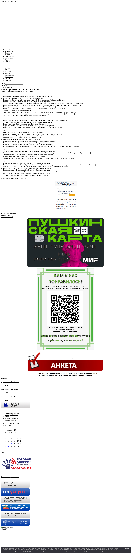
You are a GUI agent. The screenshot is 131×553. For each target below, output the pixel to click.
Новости (7, 55)
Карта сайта (8, 425)
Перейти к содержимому (9, 1)
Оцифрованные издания (12, 413)
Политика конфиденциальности (10, 477)
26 (8, 447)
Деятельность (9, 58)
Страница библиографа (11, 415)
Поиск (3, 85)
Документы (8, 53)
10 (2, 441)
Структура (8, 60)
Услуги (7, 416)
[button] (65, 65)
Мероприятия (9, 56)
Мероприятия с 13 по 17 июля (10, 397)
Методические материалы (12, 418)
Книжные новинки (10, 420)
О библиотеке (9, 51)
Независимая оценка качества (13, 422)
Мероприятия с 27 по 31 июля (10, 382)
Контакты (8, 61)
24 (2, 447)
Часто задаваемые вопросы (12, 423)
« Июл (2, 452)
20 (11, 444)
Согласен (126, 548)
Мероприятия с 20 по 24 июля (10, 389)
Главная (7, 49)
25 (5, 447)
